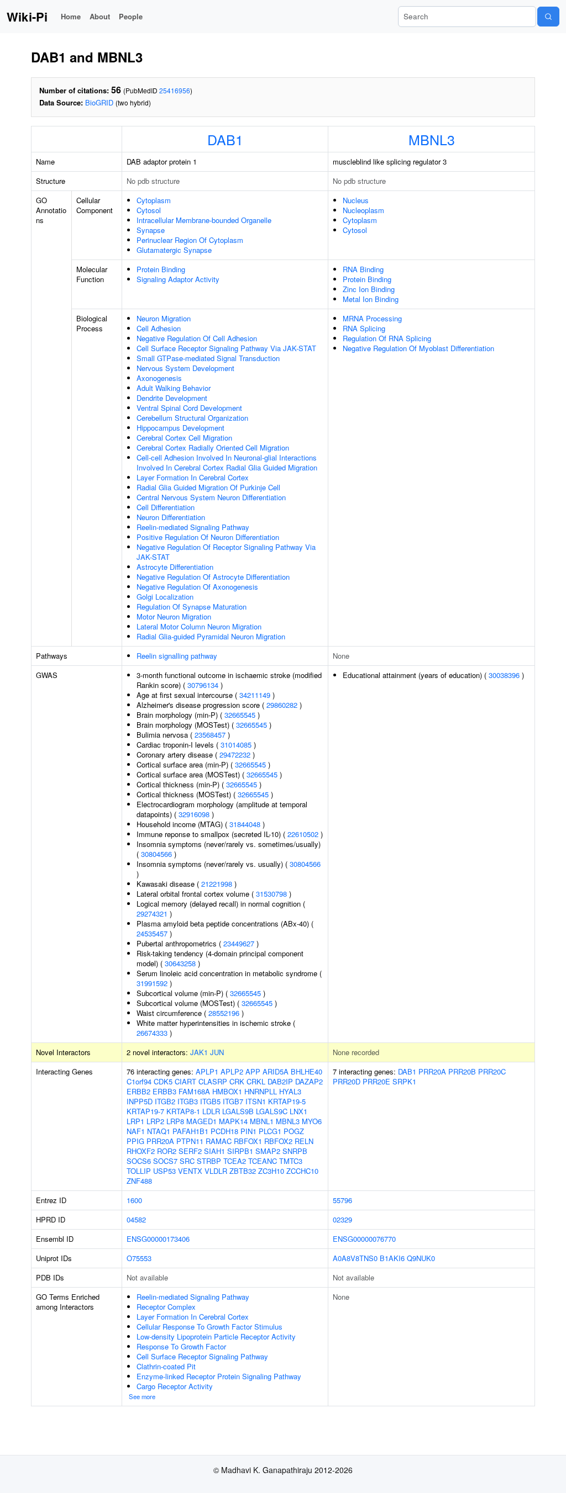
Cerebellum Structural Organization (192, 417)
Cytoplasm (154, 200)
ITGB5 (210, 1101)
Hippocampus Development (180, 427)
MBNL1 (262, 1121)
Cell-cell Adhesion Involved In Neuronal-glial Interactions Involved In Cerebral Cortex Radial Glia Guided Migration (227, 462)
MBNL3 (431, 139)
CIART (185, 1081)
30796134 (202, 685)
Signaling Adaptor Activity (178, 279)
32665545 (239, 715)
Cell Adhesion (159, 328)
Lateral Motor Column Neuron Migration (199, 626)
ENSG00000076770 (364, 1238)
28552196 (223, 1013)
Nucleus (356, 200)
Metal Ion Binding (371, 299)
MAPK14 (233, 1121)
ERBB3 (164, 1091)
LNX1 (298, 1111)
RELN (304, 1141)
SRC (187, 1161)
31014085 (236, 744)
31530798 (271, 893)
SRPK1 (404, 1081)
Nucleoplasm (363, 210)
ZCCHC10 (302, 1171)
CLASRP (212, 1081)
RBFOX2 (278, 1141)
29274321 (152, 913)
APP (252, 1071)
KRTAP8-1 (183, 1111)
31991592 (152, 983)
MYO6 (312, 1121)
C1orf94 (139, 1081)
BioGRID (99, 102)
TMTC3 (290, 1161)
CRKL (256, 1081)
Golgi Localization (165, 596)
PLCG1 (270, 1131)
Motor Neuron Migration (174, 616)
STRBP (209, 1161)
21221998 (216, 883)
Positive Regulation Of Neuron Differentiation (208, 537)
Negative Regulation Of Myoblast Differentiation (418, 348)
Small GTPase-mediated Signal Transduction (208, 358)
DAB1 (225, 139)
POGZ (294, 1131)
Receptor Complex (166, 1306)
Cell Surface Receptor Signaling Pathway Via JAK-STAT (226, 348)
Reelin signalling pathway (177, 655)
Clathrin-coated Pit (166, 1366)
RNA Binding (363, 269)
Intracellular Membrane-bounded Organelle (204, 220)
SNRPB (294, 1151)
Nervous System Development (185, 368)
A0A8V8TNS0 (355, 1258)
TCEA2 (234, 1161)
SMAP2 (267, 1151)
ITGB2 (165, 1101)
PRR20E (376, 1081)
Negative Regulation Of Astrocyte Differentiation (213, 576)
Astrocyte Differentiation (175, 567)
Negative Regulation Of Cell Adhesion (197, 338)
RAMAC (219, 1141)
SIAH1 (214, 1151)
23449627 (238, 943)
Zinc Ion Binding (369, 289)
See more (142, 1396)
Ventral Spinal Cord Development (189, 408)
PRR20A (160, 1141)
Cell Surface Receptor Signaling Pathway (202, 1356)
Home (71, 16)
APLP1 (207, 1071)
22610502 (302, 834)
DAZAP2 (309, 1081)
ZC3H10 (271, 1171)
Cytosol (149, 210)
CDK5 (163, 1081)
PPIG (135, 1141)
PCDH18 (224, 1131)
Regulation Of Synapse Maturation (192, 606)
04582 (136, 1219)
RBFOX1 (248, 1141)
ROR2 (166, 1151)
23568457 (210, 734)
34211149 (254, 695)
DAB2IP (280, 1081)
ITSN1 (255, 1101)
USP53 (164, 1171)
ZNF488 (139, 1181)
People (131, 16)
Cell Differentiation (166, 507)
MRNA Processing (372, 318)
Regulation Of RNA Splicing (387, 338)
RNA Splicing (364, 328)
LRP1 (135, 1121)
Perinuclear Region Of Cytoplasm (190, 240)
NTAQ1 (158, 1131)
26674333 (152, 1033)
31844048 (244, 824)
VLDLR (216, 1171)
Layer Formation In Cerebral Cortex (193, 477)
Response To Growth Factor (181, 1346)
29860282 (281, 705)
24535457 (152, 933)
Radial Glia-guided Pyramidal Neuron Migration (211, 636)
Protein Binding (161, 269)
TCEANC (262, 1161)
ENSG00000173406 (158, 1238)
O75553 (139, 1258)
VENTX (190, 1171)
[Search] (548, 17)
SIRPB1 (240, 1151)
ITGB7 (233, 1101)
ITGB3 (187, 1101)
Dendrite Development (172, 398)
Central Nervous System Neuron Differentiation (211, 497)
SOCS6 (139, 1161)
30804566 (156, 854)
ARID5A (276, 1071)
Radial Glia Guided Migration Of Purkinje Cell (208, 487)
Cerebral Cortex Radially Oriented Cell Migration (213, 447)
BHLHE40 (306, 1071)
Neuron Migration (164, 318)
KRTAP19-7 (145, 1111)
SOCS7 (165, 1161)
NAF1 (136, 1131)
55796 (342, 1200)
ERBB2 (138, 1091)
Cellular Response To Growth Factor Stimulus (209, 1326)
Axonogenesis (159, 378)
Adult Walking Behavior (174, 388)
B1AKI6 (392, 1258)
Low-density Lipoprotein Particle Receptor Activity (216, 1336)
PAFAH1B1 (190, 1131)
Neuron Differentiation (171, 517)
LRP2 (155, 1121)
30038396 (504, 675)
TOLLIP (139, 1171)
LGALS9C (271, 1111)
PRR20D (346, 1081)
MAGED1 (201, 1121)
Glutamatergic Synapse (174, 250)
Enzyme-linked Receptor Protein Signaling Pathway (219, 1376)
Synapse (151, 230)
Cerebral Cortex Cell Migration (184, 437)
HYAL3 (290, 1091)
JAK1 (199, 1052)
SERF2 (190, 1151)
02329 (342, 1219)
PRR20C (492, 1071)
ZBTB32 (242, 1171)
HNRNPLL (260, 1091)
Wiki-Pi (27, 16)
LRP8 (175, 1121)
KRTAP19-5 (287, 1101)
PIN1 (248, 1131)
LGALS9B (238, 1111)
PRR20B (462, 1071)
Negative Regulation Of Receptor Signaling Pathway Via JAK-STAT (226, 552)
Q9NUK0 (421, 1258)
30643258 (180, 963)
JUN (217, 1052)
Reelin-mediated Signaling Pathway (193, 527)
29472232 (234, 754)
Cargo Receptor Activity (175, 1386)
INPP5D (140, 1101)
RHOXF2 (141, 1151)
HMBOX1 (227, 1091)
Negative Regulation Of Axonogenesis (197, 586)
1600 (134, 1200)
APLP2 (232, 1071)
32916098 (194, 814)
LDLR (211, 1111)
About (100, 16)
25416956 (174, 90)
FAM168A (194, 1091)
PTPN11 (189, 1141)
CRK (236, 1081)
